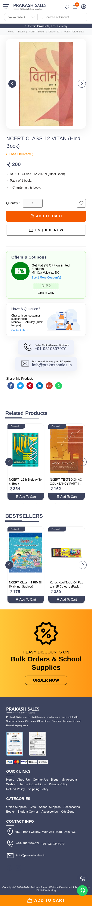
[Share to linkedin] (39, 385)
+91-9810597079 (51, 348)
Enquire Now (49, 230)
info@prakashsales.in (52, 365)
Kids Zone (67, 811)
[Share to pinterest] (29, 385)
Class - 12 (54, 31)
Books (21, 31)
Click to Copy (46, 292)
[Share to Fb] (10, 385)
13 (23, 607)
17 (49, 607)
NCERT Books (37, 31)
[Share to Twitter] (20, 385)
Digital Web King (46, 890)
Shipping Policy (38, 789)
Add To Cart (27, 496)
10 (68, 602)
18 (55, 607)
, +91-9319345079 (52, 843)
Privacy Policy (58, 784)
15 (36, 607)
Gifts (33, 807)
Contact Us (18, 330)
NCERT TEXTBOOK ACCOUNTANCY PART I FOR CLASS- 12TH (66, 484)
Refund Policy (15, 789)
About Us (23, 779)
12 (81, 602)
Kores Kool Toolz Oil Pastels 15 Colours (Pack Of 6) (66, 586)
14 (30, 607)
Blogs (54, 779)
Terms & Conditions (32, 784)
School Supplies (50, 807)
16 (43, 607)
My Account (69, 779)
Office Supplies (16, 807)
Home (11, 31)
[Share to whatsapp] (58, 385)
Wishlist (11, 784)
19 (62, 607)
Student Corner (28, 811)
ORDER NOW (46, 680)
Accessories (72, 807)
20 (68, 607)
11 (75, 602)
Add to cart (49, 216)
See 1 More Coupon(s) (46, 277)
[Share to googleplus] (49, 385)
